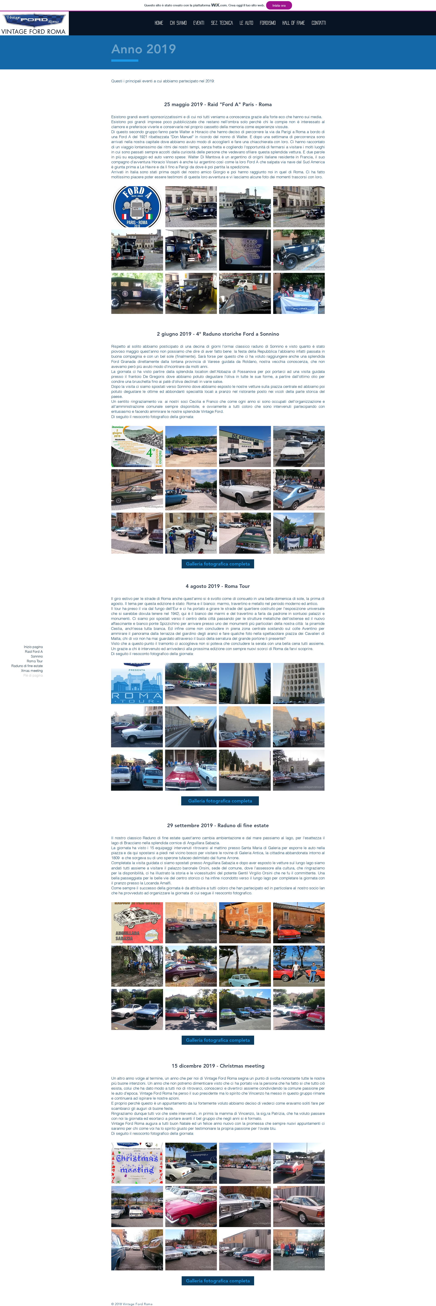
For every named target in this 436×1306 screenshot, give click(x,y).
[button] (137, 206)
